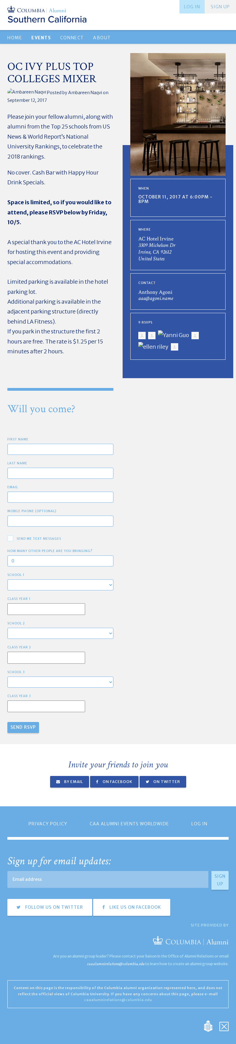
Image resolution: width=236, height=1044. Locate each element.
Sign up (220, 7)
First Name (18, 439)
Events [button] (41, 37)
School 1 (16, 575)
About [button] (102, 37)
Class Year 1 (19, 599)
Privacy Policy (48, 824)
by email (73, 781)
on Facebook (117, 781)
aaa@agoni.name (155, 298)
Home (14, 37)
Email (12, 487)
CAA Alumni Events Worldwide (129, 824)
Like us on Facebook (134, 907)
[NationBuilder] (211, 1025)
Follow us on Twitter (53, 907)
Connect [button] (72, 37)
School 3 (16, 672)
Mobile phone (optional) (32, 511)
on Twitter (166, 781)
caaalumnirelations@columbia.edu (115, 964)
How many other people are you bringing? (49, 551)
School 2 (16, 623)
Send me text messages (39, 539)
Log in (192, 7)
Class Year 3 (19, 696)
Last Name (17, 463)
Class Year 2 (19, 647)
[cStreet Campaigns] (224, 1025)
